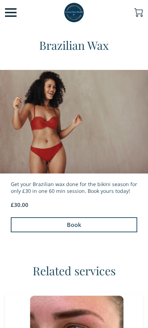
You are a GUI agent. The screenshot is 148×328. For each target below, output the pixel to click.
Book (74, 225)
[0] (138, 12)
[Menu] (11, 12)
